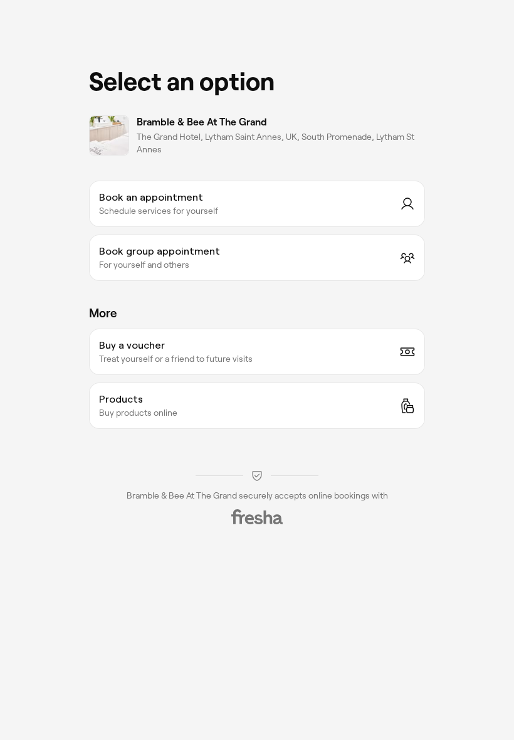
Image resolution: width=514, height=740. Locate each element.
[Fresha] (257, 516)
